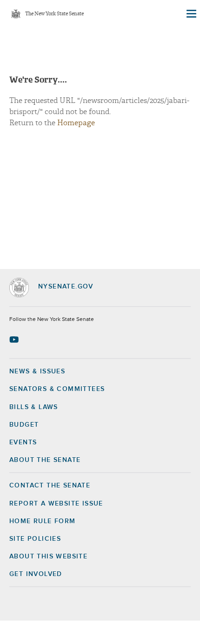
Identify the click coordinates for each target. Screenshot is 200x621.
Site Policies (35, 539)
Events (23, 442)
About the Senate (44, 460)
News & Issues (37, 371)
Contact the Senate (49, 485)
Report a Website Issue (56, 503)
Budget (24, 425)
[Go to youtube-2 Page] (15, 339)
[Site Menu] (190, 14)
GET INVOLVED (35, 574)
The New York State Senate (54, 14)
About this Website (48, 556)
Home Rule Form (42, 521)
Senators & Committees (57, 389)
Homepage (76, 123)
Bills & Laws (33, 407)
